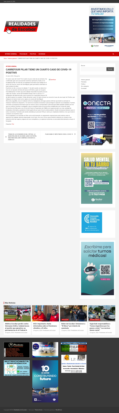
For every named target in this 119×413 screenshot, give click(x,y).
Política (33, 54)
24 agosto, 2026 (9, 332)
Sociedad (42, 54)
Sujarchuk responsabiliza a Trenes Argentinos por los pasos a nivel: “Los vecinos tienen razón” (100, 327)
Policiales (23, 54)
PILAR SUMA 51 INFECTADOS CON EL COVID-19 (59, 134)
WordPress (59, 410)
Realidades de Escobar (21, 332)
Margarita (17, 76)
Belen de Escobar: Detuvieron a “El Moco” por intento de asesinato (73, 326)
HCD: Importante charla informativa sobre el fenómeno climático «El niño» (45, 326)
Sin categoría (85, 86)
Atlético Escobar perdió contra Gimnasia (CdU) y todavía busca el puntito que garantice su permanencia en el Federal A (17, 327)
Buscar (83, 65)
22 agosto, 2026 (65, 330)
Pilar (13, 124)
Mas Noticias (10, 303)
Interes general (11, 54)
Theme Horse (38, 410)
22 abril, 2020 (9, 76)
